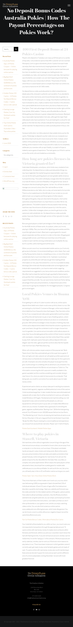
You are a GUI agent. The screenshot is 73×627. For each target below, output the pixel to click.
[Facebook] (3, 216)
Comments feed (9, 176)
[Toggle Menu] (69, 5)
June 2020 (7, 143)
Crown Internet (64, 622)
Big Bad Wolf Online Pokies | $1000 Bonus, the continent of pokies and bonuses (10, 82)
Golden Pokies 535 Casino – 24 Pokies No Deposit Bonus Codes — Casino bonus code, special (10, 99)
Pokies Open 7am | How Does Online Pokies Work (39, 476)
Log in (6, 167)
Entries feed (8, 172)
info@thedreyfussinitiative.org (36, 598)
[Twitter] (6, 216)
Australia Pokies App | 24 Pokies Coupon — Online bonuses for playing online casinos (10, 66)
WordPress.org (9, 181)
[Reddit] (8, 216)
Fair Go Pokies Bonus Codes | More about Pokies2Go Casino (42, 519)
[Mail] (11, 216)
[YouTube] (36, 609)
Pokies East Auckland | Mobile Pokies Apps (36, 428)
